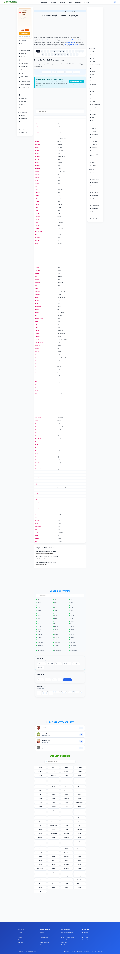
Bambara (37, 138)
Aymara (37, 132)
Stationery (40, 639)
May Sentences (95, 192)
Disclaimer (86, 951)
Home (22, 43)
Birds (93, 58)
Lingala (37, 333)
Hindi (36, 243)
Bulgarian (37, 156)
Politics (72, 629)
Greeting (72, 631)
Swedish (37, 481)
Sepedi (36, 441)
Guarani (37, 225)
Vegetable (56, 637)
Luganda (37, 339)
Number (56, 615)
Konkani (37, 309)
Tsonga (37, 502)
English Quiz (23, 98)
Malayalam (37, 357)
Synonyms (58, 663)
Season (39, 613)
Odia (36, 381)
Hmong (37, 267)
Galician (37, 213)
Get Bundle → (24, 33)
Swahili (37, 478)
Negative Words (95, 138)
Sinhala (37, 456)
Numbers (94, 84)
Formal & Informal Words (95, 155)
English (53, 790)
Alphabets (53, 2)
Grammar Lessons (44, 939)
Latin (36, 327)
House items (41, 650)
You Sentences (95, 215)
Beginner (23, 115)
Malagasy (37, 351)
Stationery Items (95, 111)
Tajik (36, 484)
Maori (36, 363)
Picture (56, 634)
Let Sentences (95, 189)
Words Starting (24, 129)
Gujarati (37, 228)
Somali (36, 465)
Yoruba (37, 538)
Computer (40, 629)
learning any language (68, 39)
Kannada (37, 297)
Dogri (36, 186)
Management (57, 647)
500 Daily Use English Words (67, 935)
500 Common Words (25, 81)
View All (20, 944)
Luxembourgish (39, 342)
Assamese (37, 129)
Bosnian (37, 153)
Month (71, 605)
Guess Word (76, 663)
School (39, 618)
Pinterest (85, 939)
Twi (36, 511)
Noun (60, 679)
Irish (36, 285)
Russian (37, 429)
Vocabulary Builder (44, 937)
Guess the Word (24, 66)
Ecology (56, 626)
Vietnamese (38, 526)
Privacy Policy (67, 951)
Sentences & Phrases (25, 84)
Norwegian (37, 378)
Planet (71, 610)
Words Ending (24, 132)
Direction (40, 637)
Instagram (85, 935)
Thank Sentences (95, 218)
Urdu (36, 517)
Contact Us (93, 951)
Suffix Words (94, 144)
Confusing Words (95, 151)
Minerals (56, 629)
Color (55, 605)
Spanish (37, 472)
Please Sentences (96, 202)
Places (55, 618)
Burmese (37, 159)
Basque (37, 141)
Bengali (37, 147)
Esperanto (37, 192)
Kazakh (37, 300)
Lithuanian (37, 336)
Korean (37, 312)
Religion (40, 631)
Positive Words (95, 134)
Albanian (37, 117)
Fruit (39, 607)
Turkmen (37, 508)
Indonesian (37, 282)
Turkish (37, 505)
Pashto (37, 387)
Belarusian (37, 144)
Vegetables (94, 55)
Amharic (37, 120)
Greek (36, 222)
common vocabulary (46, 39)
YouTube (85, 937)
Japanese (37, 291)
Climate (56, 623)
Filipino (37, 201)
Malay (36, 354)
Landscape (56, 639)
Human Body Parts (96, 68)
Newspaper (56, 645)
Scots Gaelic (38, 438)
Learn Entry (20, 951)
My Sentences (95, 195)
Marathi (37, 366)
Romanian (37, 426)
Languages (44, 2)
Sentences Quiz (24, 108)
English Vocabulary (25, 56)
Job (55, 599)
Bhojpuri (37, 150)
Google (72, 621)
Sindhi (36, 453)
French (36, 207)
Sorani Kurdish (38, 468)
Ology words (41, 647)
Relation (72, 634)
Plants (39, 615)
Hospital (56, 631)
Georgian (37, 216)
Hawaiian (37, 237)
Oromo (36, 384)
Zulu (36, 541)
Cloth (71, 607)
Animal (72, 615)
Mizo (36, 369)
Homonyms (94, 147)
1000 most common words (71, 44)
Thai (36, 496)
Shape (39, 610)
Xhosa (36, 532)
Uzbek (36, 523)
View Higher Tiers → (76, 84)
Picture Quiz (23, 101)
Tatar (36, 490)
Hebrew (37, 240)
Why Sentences (95, 211)
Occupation (57, 642)
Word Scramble (24, 63)
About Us (100, 951)
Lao (36, 324)
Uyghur (37, 520)
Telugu (36, 493)
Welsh (36, 529)
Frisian (36, 210)
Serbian (37, 444)
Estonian (37, 195)
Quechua (37, 423)
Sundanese (38, 475)
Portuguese (38, 417)
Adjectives (94, 165)
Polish (36, 393)
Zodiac (55, 613)
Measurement (73, 647)
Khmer (36, 303)
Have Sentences (95, 179)
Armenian (37, 126)
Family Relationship (96, 64)
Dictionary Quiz (24, 104)
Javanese (37, 294)
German (37, 219)
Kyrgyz (36, 321)
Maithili (37, 348)
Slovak (36, 459)
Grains (71, 618)
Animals (93, 61)
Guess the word (64, 944)
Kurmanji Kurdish (39, 318)
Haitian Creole (38, 231)
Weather (72, 623)
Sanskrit (37, 435)
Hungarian (37, 270)
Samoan (37, 432)
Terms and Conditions (77, 951)
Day (39, 599)
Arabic (36, 123)
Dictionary (78, 2)
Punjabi (37, 420)
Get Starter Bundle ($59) (76, 81)
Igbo (36, 276)
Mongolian (37, 372)
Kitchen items (57, 650)
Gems (39, 602)
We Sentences (95, 208)
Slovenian (37, 462)
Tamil (36, 487)
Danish (37, 183)
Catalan (37, 162)
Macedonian (38, 345)
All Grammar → (67, 679)
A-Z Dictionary (46, 72)
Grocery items (73, 650)
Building (40, 634)
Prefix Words (94, 141)
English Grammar (25, 73)
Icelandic (37, 273)
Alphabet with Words (25, 50)
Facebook (85, 932)
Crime (55, 610)
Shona (36, 450)
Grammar (86, 2)
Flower (72, 613)
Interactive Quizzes (44, 942)
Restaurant (73, 642)
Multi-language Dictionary (52, 11)
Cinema (56, 621)
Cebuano (37, 165)
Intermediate (24, 118)
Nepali (36, 375)
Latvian (37, 330)
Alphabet (23, 47)
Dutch (36, 189)
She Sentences (95, 185)
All (38, 51)
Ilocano (37, 279)
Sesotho (37, 447)
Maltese (37, 360)
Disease (40, 623)
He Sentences (95, 182)
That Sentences (95, 205)
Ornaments (73, 639)
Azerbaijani (38, 135)
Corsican (37, 174)
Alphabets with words (45, 935)
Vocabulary (62, 2)
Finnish (37, 204)
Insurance (72, 637)
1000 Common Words (24, 77)
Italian (36, 288)
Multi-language (42, 11)
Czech (36, 180)
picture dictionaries (71, 42)
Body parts (40, 642)
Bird (39, 605)
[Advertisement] (60, 27)
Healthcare (40, 645)
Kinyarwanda (38, 306)
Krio (36, 315)
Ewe (36, 198)
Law (71, 599)
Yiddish (37, 535)
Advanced (23, 121)
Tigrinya (37, 499)
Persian (37, 390)
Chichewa (37, 168)
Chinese (37, 171)
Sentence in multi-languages (67, 937)
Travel (39, 621)
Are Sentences (95, 172)
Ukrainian (37, 514)
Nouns (93, 162)
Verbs (54, 679)
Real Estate (73, 645)
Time (55, 602)
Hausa (36, 234)
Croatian (37, 177)
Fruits (93, 51)
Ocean (55, 607)
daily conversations (45, 40)
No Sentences (95, 198)
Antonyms (48, 679)
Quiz (70, 2)
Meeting (72, 626)
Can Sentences (95, 176)
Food (71, 602)
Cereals (39, 626)
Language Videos (25, 87)
